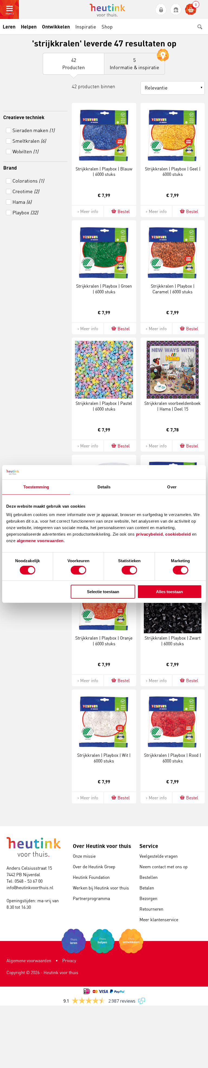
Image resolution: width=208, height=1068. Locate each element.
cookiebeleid (178, 534)
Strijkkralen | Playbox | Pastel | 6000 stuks (104, 406)
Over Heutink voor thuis (102, 846)
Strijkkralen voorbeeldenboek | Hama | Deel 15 (172, 406)
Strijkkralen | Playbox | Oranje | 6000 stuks (103, 640)
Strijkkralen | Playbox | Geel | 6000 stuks (172, 171)
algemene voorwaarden (40, 540)
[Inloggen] (161, 9)
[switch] (78, 570)
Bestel (124, 211)
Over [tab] (171, 486)
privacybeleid (149, 534)
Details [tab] (104, 486)
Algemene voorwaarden (28, 960)
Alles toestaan (169, 591)
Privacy (69, 960)
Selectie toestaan (103, 591)
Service (148, 846)
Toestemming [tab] (36, 486)
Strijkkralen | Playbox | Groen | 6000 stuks (104, 288)
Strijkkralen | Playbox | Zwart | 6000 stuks (172, 640)
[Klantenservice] (176, 9)
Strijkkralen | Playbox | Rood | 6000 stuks (172, 758)
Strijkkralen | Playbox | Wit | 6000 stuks (104, 758)
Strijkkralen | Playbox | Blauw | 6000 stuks (104, 171)
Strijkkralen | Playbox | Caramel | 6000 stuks (172, 288)
